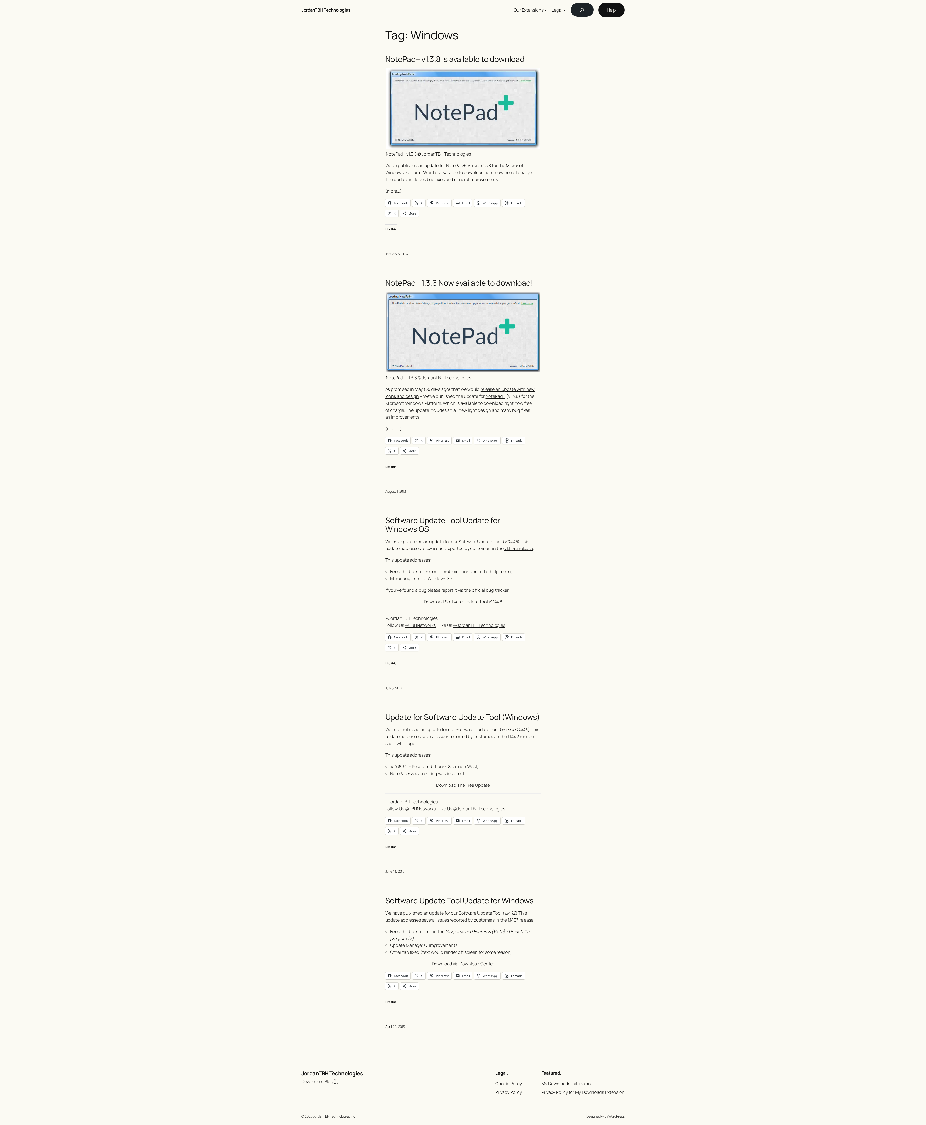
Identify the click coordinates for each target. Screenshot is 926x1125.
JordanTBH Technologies (325, 10)
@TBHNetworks (420, 625)
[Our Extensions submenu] (546, 10)
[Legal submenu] (564, 10)
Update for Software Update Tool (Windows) (462, 717)
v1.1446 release (518, 548)
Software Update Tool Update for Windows (459, 900)
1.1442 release (521, 736)
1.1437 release (520, 920)
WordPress (616, 1116)
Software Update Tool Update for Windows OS (442, 524)
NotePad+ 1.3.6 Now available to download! (459, 282)
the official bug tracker (486, 590)
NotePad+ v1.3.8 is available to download (454, 59)
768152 (400, 766)
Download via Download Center (463, 964)
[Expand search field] (582, 10)
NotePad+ (456, 165)
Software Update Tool (480, 541)
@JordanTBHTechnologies (479, 625)
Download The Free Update (463, 785)
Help (611, 10)
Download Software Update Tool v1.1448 (463, 601)
